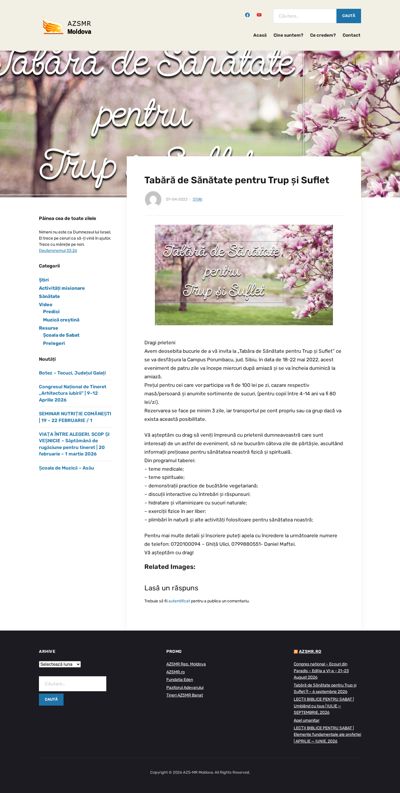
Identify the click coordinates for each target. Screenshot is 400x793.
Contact (351, 35)
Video (45, 304)
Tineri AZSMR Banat (184, 695)
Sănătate (49, 296)
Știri (197, 199)
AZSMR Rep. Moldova (186, 664)
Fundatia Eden (179, 679)
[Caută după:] (304, 16)
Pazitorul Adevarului (185, 687)
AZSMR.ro (175, 672)
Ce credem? (323, 35)
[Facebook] (247, 14)
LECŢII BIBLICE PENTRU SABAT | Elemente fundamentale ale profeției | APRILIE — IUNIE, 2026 (327, 735)
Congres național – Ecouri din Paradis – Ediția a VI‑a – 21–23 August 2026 (321, 671)
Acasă (260, 35)
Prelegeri (54, 343)
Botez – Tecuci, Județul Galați (72, 373)
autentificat (179, 601)
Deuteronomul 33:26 (58, 250)
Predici (51, 311)
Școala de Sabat (61, 335)
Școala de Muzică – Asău (66, 468)
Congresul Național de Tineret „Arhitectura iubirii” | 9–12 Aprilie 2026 (72, 393)
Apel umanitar (306, 720)
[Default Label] (259, 14)
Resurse (48, 328)
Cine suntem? (288, 35)
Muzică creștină (61, 320)
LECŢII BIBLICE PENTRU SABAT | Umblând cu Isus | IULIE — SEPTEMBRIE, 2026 (324, 706)
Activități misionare (62, 288)
